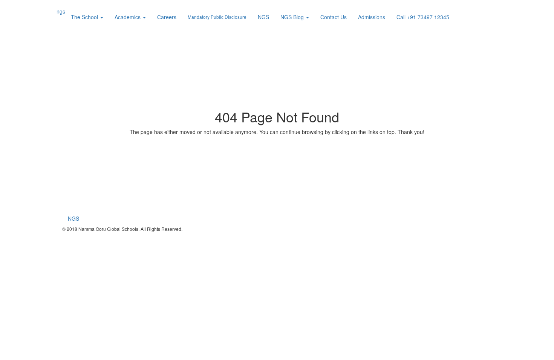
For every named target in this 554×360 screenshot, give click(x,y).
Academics (128, 17)
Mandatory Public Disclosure (217, 17)
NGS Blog (292, 17)
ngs (61, 11)
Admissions (371, 17)
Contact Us (333, 17)
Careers (166, 17)
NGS (263, 17)
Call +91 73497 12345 (422, 17)
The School (85, 17)
